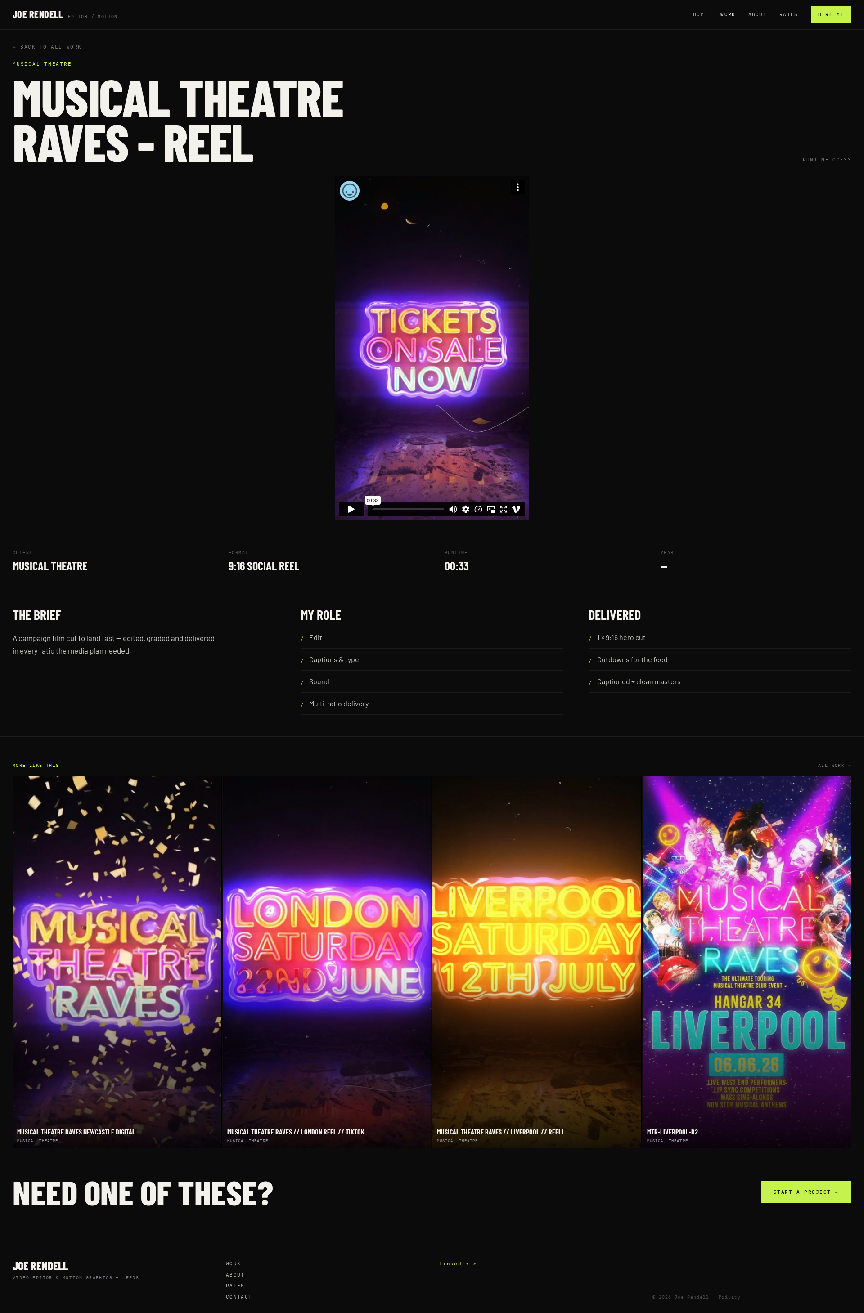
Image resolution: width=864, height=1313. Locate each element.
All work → (834, 765)
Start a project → (806, 1192)
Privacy (730, 1297)
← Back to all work (47, 47)
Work (727, 14)
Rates (788, 14)
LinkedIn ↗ (458, 1263)
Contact (239, 1297)
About (757, 14)
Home (700, 14)
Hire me (831, 14)
